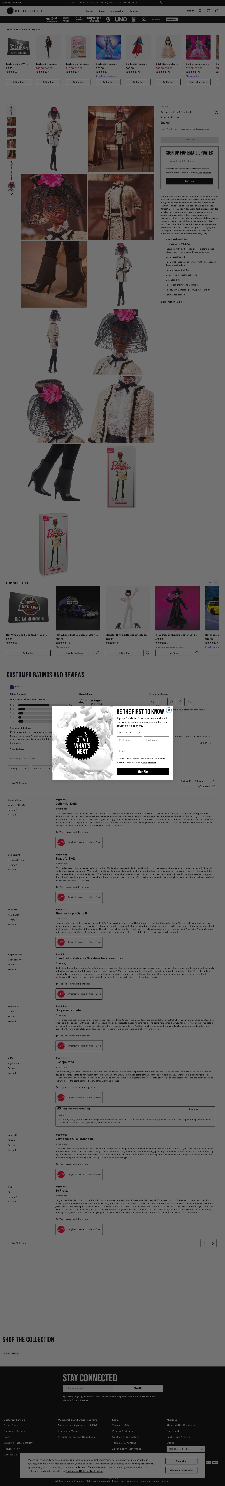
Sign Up (142, 772)
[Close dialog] (169, 710)
